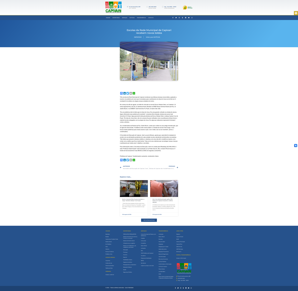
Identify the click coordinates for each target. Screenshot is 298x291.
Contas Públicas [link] (162, 261)
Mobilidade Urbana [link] (127, 259)
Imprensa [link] (108, 260)
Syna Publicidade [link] (129, 287)
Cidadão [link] (143, 238)
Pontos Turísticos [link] (110, 251)
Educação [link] (125, 249)
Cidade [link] (108, 17)
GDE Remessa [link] (179, 249)
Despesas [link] (161, 244)
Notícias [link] (132, 17)
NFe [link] (142, 250)
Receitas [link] (161, 239)
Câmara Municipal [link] (180, 241)
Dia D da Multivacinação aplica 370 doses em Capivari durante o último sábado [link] (162, 201)
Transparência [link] (141, 17)
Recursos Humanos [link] (163, 259)
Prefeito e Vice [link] (109, 254)
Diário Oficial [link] (144, 245)
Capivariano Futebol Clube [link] (112, 239)
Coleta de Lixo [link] (109, 263)
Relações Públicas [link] (127, 267)
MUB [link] (160, 274)
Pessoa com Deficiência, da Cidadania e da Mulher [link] (129, 246)
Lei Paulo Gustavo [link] (163, 266)
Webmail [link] (108, 271)
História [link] (107, 249)
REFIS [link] (142, 260)
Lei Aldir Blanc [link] (162, 271)
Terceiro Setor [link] (162, 241)
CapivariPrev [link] (179, 244)
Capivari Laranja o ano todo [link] (147, 265)
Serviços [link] (124, 17)
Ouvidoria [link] (143, 255)
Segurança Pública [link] (127, 272)
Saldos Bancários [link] (163, 249)
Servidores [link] (143, 263)
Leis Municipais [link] (162, 256)
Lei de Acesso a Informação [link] (165, 264)
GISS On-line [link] (179, 246)
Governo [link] (125, 254)
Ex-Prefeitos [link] (108, 244)
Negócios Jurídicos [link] (127, 262)
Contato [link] (151, 17)
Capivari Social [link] (179, 236)
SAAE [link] (177, 239)
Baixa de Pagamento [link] (163, 254)
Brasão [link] (107, 236)
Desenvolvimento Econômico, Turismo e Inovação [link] (130, 237)
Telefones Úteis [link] (109, 268)
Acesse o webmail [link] (110, 274)
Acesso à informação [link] (181, 258)
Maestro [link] (178, 234)
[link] (296, 13)
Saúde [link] (124, 269)
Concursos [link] (143, 240)
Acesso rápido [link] (110, 257)
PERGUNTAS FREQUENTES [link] (129, 234)
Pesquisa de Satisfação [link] (146, 258)
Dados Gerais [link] (109, 241)
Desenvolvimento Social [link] (128, 240)
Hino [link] (107, 246)
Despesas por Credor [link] (163, 246)
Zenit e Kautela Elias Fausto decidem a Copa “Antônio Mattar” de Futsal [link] (133, 200)
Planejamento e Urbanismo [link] (129, 264)
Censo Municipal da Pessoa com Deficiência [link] (148, 235)
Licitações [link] (143, 248)
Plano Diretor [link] (162, 269)
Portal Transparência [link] (183, 255)
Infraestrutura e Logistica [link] (129, 243)
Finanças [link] (125, 252)
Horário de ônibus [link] (110, 265)
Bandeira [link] (108, 234)
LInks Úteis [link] (179, 231)
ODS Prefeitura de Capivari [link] (147, 253)
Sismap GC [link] (178, 251)
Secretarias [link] (116, 17)
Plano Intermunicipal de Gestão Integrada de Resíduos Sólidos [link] (166, 277)
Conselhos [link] (143, 243)
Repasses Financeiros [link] (164, 251)
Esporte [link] (125, 257)
